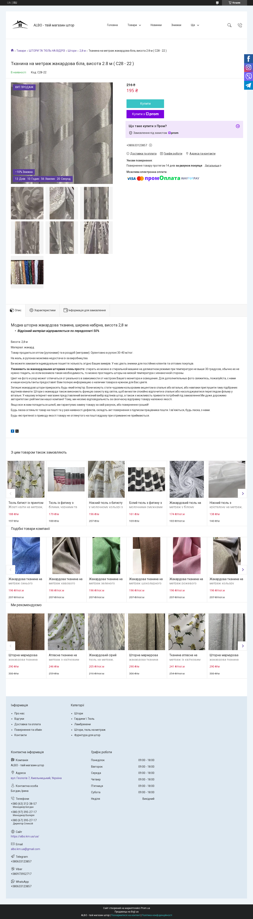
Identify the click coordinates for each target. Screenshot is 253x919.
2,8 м (82, 50)
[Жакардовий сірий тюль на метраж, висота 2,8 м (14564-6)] (106, 631)
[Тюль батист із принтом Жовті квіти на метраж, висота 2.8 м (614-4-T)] (26, 479)
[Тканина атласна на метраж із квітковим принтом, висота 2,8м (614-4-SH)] (186, 631)
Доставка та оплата (27, 724)
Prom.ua (145, 908)
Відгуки (19, 718)
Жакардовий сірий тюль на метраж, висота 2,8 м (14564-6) (105, 659)
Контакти (20, 735)
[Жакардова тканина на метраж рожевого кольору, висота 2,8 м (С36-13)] (186, 555)
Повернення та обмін (28, 729)
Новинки (156, 25)
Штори (72, 50)
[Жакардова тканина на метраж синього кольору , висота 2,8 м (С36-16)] (26, 555)
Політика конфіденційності (157, 915)
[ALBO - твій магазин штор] (20, 25)
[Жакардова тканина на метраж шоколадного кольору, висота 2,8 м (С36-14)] (146, 555)
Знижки (176, 25)
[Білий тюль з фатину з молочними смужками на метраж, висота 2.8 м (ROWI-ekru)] (146, 479)
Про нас (19, 713)
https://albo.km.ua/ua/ (25, 836)
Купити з (138, 114)
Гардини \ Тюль (84, 718)
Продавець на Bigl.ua (127, 911)
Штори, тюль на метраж (90, 729)
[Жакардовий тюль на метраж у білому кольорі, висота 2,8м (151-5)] (186, 479)
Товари (132, 25)
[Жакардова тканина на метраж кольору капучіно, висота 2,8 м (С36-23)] (227, 555)
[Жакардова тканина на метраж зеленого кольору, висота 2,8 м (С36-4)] (106, 555)
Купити (145, 103)
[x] (17, 431)
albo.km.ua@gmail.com (25, 849)
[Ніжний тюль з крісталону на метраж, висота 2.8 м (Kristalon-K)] (227, 479)
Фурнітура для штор (87, 735)
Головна (112, 25)
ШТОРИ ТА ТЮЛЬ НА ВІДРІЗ (47, 50)
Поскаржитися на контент (125, 915)
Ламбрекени (82, 724)
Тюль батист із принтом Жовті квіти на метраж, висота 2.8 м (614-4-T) (25, 507)
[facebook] (12, 431)
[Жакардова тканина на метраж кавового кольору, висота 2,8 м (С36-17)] (66, 555)
